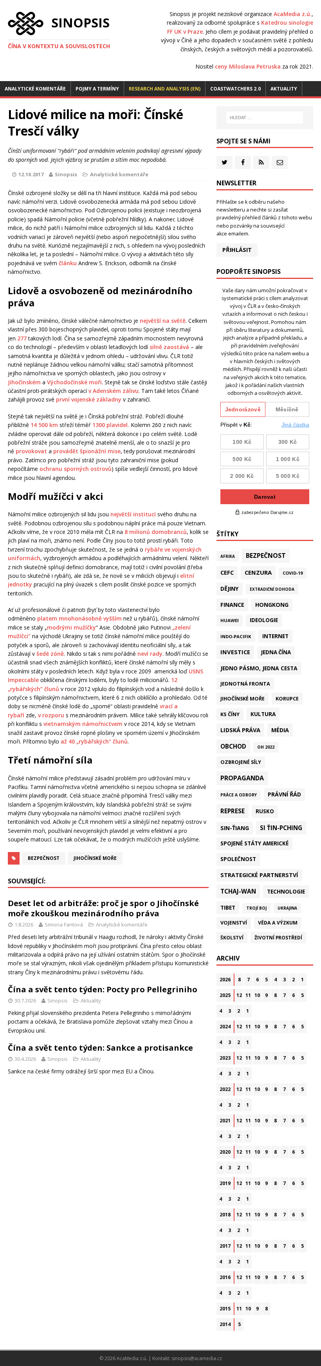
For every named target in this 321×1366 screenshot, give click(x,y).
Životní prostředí (278, 937)
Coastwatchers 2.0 (235, 88)
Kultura (263, 714)
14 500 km (44, 425)
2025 (225, 995)
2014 (225, 1324)
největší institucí (133, 514)
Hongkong (272, 604)
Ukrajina (287, 908)
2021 (225, 1120)
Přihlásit (237, 249)
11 (248, 995)
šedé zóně (50, 653)
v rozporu (51, 715)
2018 (225, 1214)
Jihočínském (24, 382)
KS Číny (230, 714)
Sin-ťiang (234, 828)
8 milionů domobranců (155, 532)
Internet (275, 636)
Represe (232, 811)
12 (239, 995)
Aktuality (284, 88)
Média (280, 730)
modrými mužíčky (71, 627)
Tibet (227, 907)
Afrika (227, 556)
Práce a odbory (238, 795)
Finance (232, 604)
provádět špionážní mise (87, 451)
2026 (225, 979)
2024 (225, 1026)
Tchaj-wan (238, 891)
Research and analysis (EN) (164, 88)
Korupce (287, 698)
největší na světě (163, 320)
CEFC (227, 572)
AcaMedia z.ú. (293, 14)
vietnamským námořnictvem (83, 723)
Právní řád (284, 794)
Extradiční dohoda (272, 589)
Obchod (233, 746)
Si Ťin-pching (281, 828)
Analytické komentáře (35, 88)
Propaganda (242, 778)
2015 (225, 1308)
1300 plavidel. (110, 425)
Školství (231, 937)
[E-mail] (280, 162)
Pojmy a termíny (97, 88)
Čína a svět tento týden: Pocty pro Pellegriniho (102, 989)
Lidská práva (240, 730)
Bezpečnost (44, 858)
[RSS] (261, 162)
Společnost (238, 859)
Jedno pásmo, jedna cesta (259, 668)
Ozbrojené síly (240, 762)
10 (257, 995)
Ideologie (264, 620)
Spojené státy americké (254, 843)
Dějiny (229, 588)
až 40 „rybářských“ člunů (94, 741)
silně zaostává (169, 347)
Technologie (286, 891)
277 (22, 338)
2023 (225, 1058)
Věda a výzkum (278, 922)
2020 (225, 1152)
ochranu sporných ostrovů (76, 468)
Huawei (229, 620)
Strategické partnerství (259, 875)
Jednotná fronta (245, 683)
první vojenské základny (88, 399)
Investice (235, 652)
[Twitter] (224, 162)
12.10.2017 (30, 174)
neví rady (149, 653)
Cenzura (258, 572)
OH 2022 (265, 747)
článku (68, 263)
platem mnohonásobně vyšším (79, 618)
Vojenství (233, 922)
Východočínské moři (74, 382)
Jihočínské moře (95, 858)
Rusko (265, 811)
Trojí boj (256, 908)
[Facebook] (243, 162)
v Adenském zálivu (113, 390)
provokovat (31, 451)
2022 (225, 1089)
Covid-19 (293, 573)
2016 (225, 1277)
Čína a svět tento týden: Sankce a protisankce (100, 1047)
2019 (225, 1183)
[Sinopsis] (25, 23)
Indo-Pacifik (235, 636)
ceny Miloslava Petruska (248, 66)
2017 (225, 1246)
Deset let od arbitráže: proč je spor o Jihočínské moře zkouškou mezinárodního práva (103, 908)
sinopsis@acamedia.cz (196, 1358)
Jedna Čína (276, 652)
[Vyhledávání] (264, 117)
